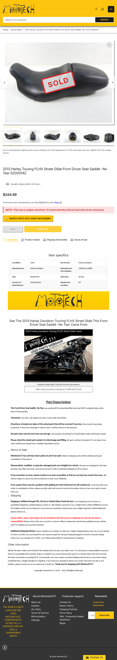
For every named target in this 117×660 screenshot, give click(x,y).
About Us (36, 602)
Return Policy (66, 605)
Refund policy (38, 616)
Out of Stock (16, 30)
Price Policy (66, 613)
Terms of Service (40, 613)
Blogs (62, 623)
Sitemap (35, 620)
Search (104, 19)
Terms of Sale (80, 240)
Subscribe (104, 615)
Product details (32, 240)
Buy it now (43, 229)
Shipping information (57, 240)
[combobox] (58, 20)
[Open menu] (111, 9)
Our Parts (36, 609)
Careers (35, 605)
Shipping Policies (68, 609)
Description (12, 240)
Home (5, 30)
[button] (4, 647)
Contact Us (65, 602)
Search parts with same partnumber (28, 218)
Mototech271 (62, 656)
